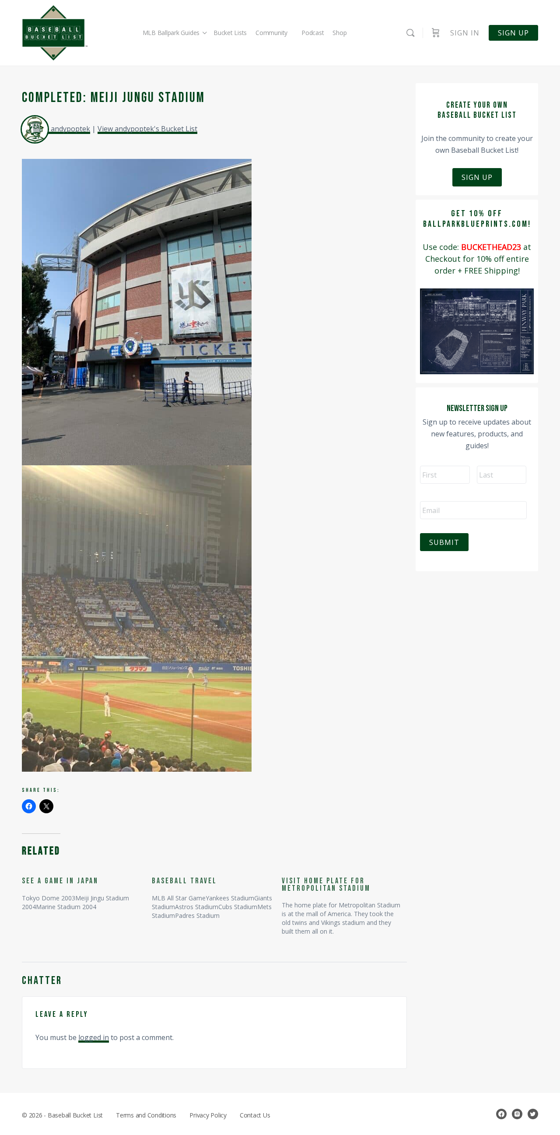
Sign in (465, 33)
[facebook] (501, 1114)
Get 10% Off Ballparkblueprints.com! (477, 218)
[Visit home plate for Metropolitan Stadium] (347, 902)
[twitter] (533, 1114)
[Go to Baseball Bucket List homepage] (55, 33)
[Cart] (435, 33)
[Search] (410, 33)
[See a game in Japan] (87, 890)
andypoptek (70, 129)
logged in (93, 1037)
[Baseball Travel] (217, 894)
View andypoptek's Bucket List (147, 129)
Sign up (513, 33)
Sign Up (477, 177)
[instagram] (517, 1114)
